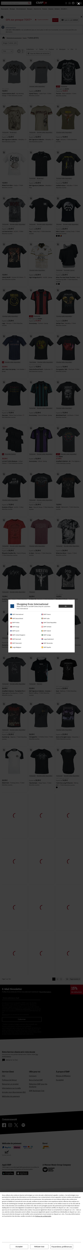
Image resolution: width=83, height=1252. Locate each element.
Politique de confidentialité (43, 1216)
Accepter (19, 1247)
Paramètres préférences (62, 1246)
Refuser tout (39, 1247)
